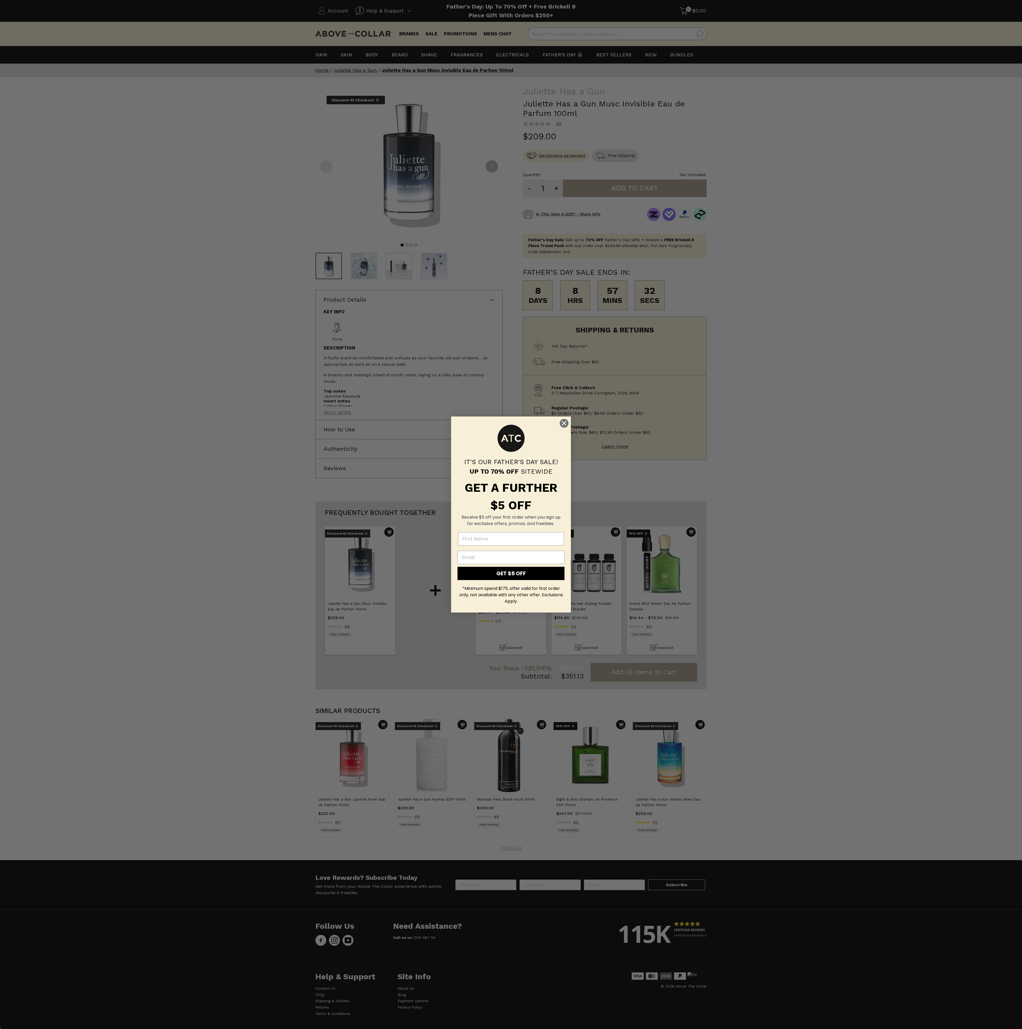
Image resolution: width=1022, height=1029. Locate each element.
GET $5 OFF (511, 573)
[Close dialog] (564, 423)
